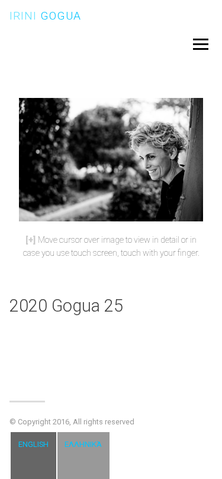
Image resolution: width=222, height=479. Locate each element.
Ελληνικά (83, 444)
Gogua (45, 16)
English (33, 444)
